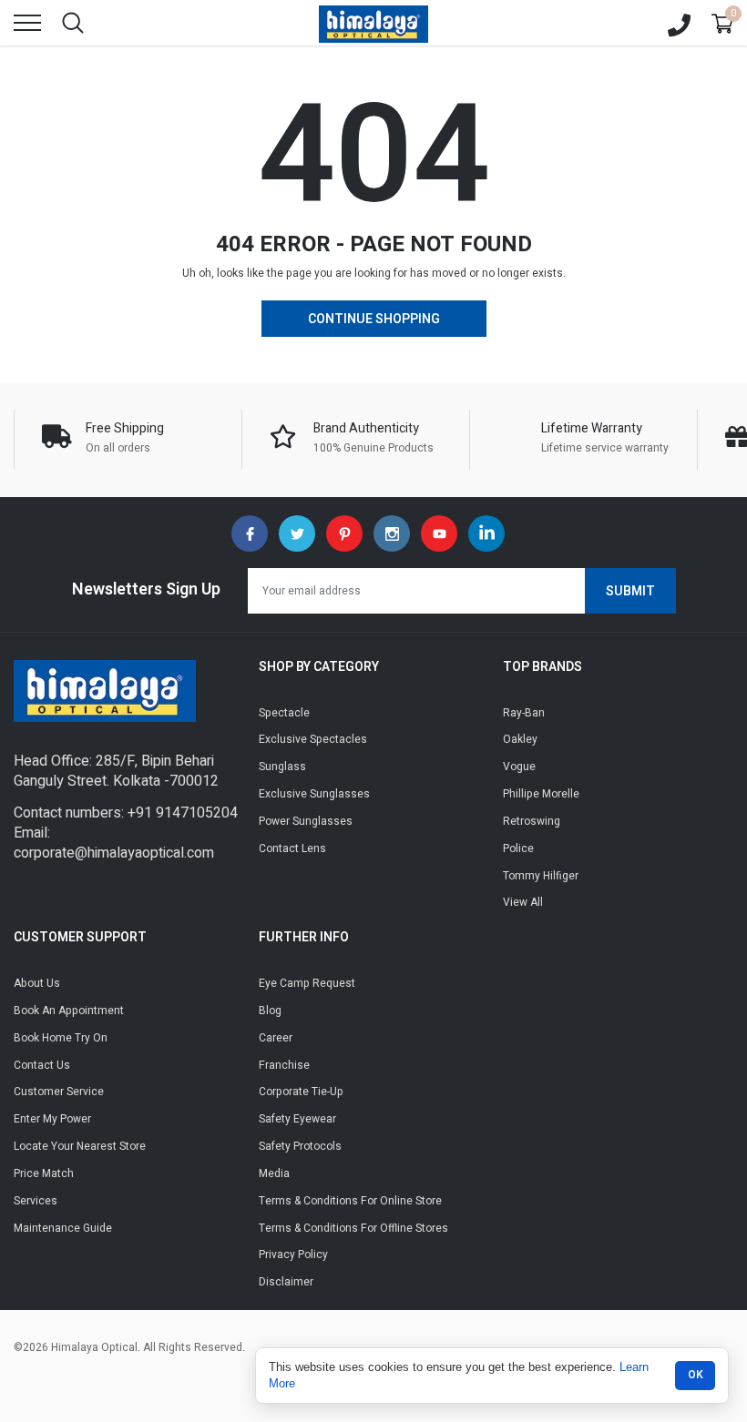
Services (35, 1201)
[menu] (27, 22)
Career (275, 1038)
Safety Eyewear (297, 1119)
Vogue (519, 766)
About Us (37, 983)
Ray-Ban (524, 713)
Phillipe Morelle (541, 794)
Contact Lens (292, 848)
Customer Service (59, 1091)
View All (523, 902)
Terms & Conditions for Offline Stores (353, 1228)
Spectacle (284, 713)
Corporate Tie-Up (301, 1091)
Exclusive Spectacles (313, 739)
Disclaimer (286, 1282)
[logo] (373, 23)
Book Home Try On (60, 1038)
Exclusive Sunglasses (314, 794)
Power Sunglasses (306, 821)
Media (274, 1173)
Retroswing (531, 821)
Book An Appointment (69, 1010)
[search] (73, 23)
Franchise (284, 1065)
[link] (249, 533)
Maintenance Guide (63, 1228)
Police (518, 848)
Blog (270, 1010)
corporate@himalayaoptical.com (114, 853)
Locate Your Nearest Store (80, 1146)
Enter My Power (52, 1119)
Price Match (44, 1173)
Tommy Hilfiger (540, 876)
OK (695, 1374)
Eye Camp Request (307, 983)
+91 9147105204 (183, 813)
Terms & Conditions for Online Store (350, 1201)
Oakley (520, 739)
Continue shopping (374, 319)
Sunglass (282, 766)
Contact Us (42, 1065)
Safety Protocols (300, 1146)
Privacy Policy (293, 1254)
